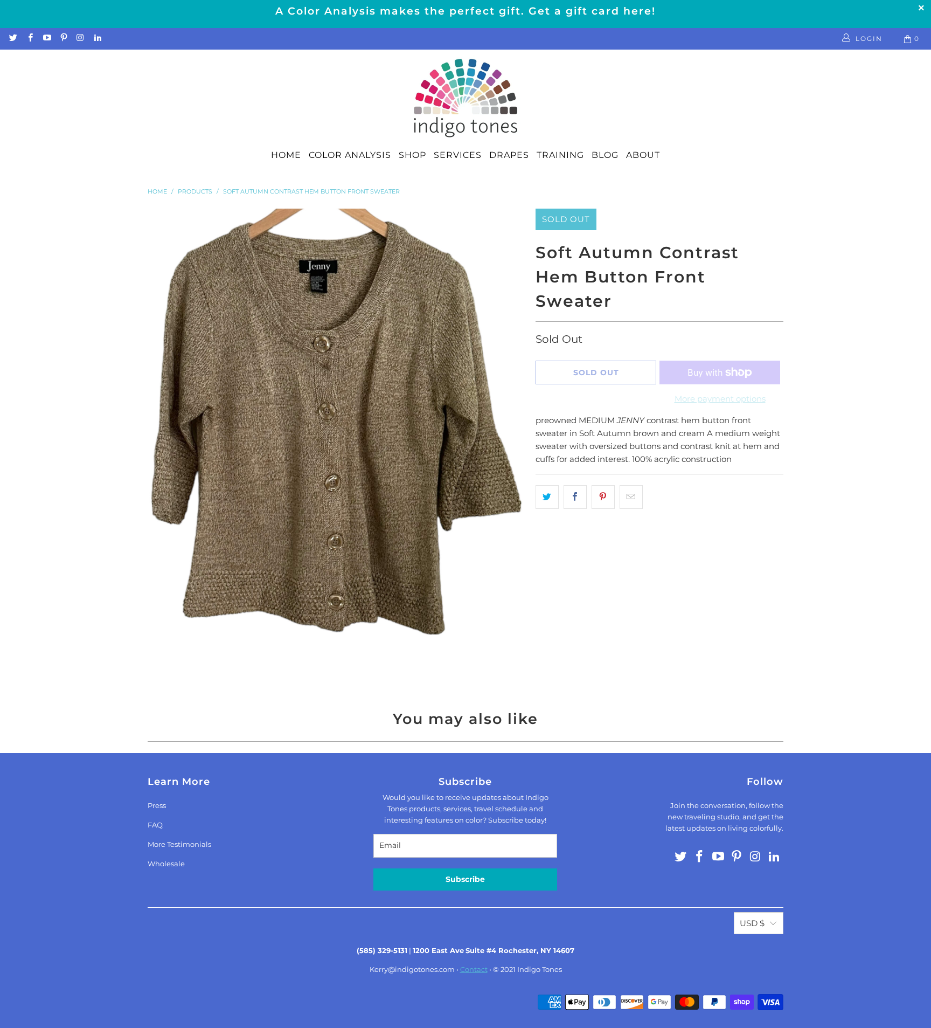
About (643, 155)
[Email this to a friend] (631, 497)
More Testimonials (179, 844)
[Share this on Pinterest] (603, 497)
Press (157, 805)
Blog (605, 155)
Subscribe (465, 879)
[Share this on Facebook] (575, 497)
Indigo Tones (539, 969)
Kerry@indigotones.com (412, 969)
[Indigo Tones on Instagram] (80, 39)
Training (560, 155)
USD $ (752, 923)
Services (458, 155)
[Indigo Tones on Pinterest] (63, 39)
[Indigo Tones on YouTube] (46, 39)
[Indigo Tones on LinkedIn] (96, 39)
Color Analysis (350, 155)
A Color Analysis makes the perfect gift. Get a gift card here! (465, 11)
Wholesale (166, 863)
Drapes (509, 155)
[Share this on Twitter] (547, 497)
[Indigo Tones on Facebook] (29, 39)
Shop (412, 155)
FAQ (155, 824)
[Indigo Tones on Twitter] (12, 39)
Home (286, 155)
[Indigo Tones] (466, 98)
